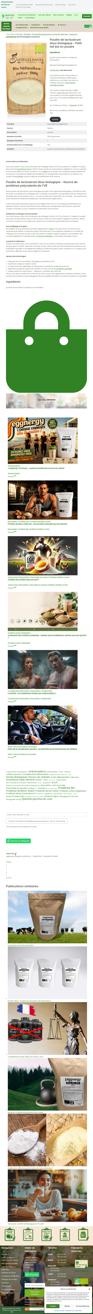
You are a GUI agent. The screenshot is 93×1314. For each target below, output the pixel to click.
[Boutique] (46, 392)
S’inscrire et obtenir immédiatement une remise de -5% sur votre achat (36, 821)
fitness (15, 226)
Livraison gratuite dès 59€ (24, 5)
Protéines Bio (23, 25)
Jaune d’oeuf (13, 577)
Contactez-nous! (8, 1289)
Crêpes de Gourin (54, 774)
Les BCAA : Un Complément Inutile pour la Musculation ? (32, 693)
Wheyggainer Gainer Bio (68, 796)
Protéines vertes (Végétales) (19, 633)
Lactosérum (11, 37)
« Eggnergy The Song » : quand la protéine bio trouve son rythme (36, 468)
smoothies (18, 176)
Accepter (53, 1306)
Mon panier (72, 5)
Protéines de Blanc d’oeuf (40, 521)
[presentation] (47, 441)
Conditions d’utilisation (10, 1276)
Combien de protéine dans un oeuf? (23, 579)
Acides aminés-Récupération (17, 772)
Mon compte (58, 15)
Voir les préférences (82, 1306)
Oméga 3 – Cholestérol (37, 788)
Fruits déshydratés (60, 777)
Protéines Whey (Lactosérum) (21, 793)
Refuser (67, 1306)
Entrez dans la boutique (6, 26)
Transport (73, 105)
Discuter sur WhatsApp (20, 841)
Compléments (21, 28)
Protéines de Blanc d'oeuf (20, 791)
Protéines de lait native (47, 791)
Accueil (19, 34)
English (69, 15)
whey (51, 229)
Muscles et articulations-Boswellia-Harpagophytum (23, 785)
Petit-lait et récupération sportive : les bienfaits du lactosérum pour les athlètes (42, 749)
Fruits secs (74, 777)
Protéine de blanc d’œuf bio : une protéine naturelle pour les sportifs (37, 524)
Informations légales (9, 1263)
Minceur (40, 783)
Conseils (87, 16)
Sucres (62, 25)
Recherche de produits (39, 28)
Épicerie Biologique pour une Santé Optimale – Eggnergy (54, 34)
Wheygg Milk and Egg (13, 799)
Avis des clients (44, 15)
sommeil (75, 794)
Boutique (27, 34)
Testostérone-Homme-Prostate (34, 796)
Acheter (55, 119)
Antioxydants (52, 772)
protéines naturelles (64, 269)
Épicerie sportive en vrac (37, 799)
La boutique (6, 1286)
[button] (89, 1289)
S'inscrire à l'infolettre (35, 1293)
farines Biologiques (16, 777)
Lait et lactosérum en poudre (25, 746)
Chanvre (67, 772)
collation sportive (13, 774)
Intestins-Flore (51, 780)
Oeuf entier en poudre (39, 577)
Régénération (49, 794)
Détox (10, 746)
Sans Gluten (50, 25)
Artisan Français (60, 5)
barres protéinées (45, 236)
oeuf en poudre (58, 785)
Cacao (60, 772)
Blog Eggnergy (7, 1293)
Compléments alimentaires (19, 691)
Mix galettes (47, 783)
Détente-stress (64, 774)
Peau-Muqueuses (52, 788)
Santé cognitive (67, 794)
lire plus (11, 476)
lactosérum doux (24, 169)
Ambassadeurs (14, 466)
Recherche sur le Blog (23, 7)
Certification (55, 70)
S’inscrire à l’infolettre (27, 15)
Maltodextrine (32, 783)
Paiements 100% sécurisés (44, 5)
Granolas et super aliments (20, 779)
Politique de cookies (59, 1310)
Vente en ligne (51, 796)
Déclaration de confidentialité (73, 1310)
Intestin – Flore (42, 780)
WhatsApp (34, 1274)
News (20, 17)
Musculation (12, 521)
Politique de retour (8, 1273)
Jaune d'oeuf (61, 780)
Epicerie (36, 25)
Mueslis (54, 782)
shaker (45, 171)
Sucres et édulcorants (15, 796)
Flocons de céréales (39, 777)
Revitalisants (40, 794)
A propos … (5, 1283)
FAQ (76, 15)
